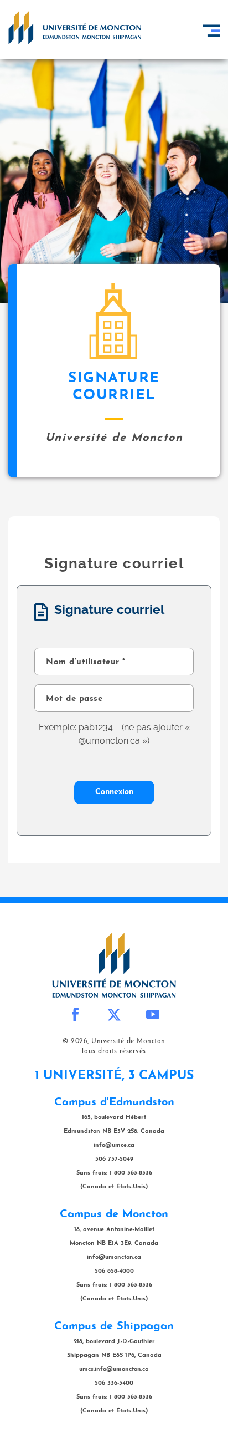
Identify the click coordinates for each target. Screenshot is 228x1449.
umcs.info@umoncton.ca (114, 1369)
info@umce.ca (114, 1145)
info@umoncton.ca (114, 1257)
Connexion (114, 792)
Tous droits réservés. (114, 1051)
